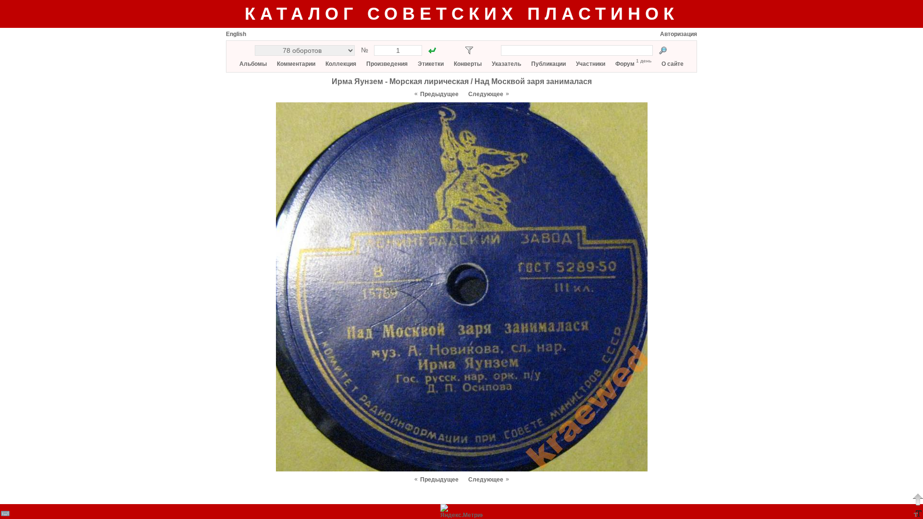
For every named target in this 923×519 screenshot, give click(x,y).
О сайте (672, 64)
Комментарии (296, 64)
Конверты (468, 64)
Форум (625, 64)
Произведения (387, 64)
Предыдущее (439, 94)
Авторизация (678, 34)
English (236, 34)
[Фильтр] (469, 50)
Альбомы (253, 64)
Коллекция (340, 64)
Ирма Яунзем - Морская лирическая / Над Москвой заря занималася (462, 81)
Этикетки (431, 64)
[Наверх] (917, 499)
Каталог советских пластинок (462, 14)
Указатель (506, 64)
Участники (590, 64)
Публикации (548, 64)
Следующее (485, 94)
